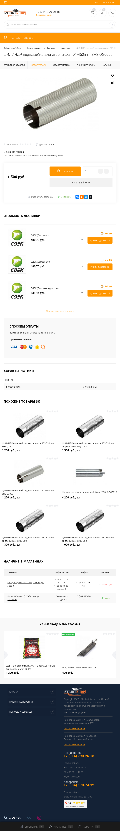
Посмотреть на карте (74, 728)
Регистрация (108, 2)
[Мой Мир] (86, 197)
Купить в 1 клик (81, 182)
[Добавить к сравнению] (112, 82)
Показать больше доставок (60, 311)
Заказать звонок (44, 15)
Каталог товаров (21, 37)
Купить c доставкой (100, 240)
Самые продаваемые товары (60, 624)
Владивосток (72, 752)
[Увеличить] (60, 104)
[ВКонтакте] (77, 197)
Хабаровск (71, 782)
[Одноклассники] (82, 197)
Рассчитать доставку (42, 197)
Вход (97, 2)
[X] (90, 197)
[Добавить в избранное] (112, 75)
